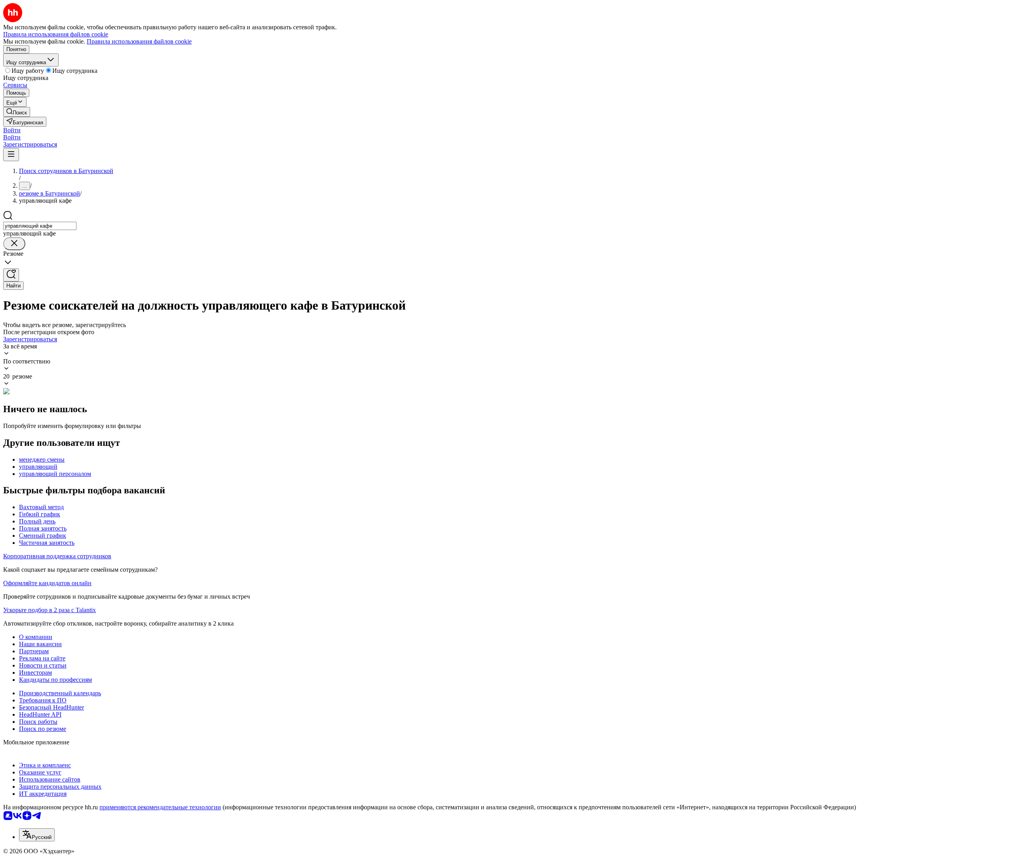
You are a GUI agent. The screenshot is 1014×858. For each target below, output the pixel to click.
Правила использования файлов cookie (139, 41)
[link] (16, 112)
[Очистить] (14, 243)
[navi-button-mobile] (11, 154)
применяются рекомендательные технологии (160, 807)
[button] (12, 130)
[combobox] (39, 226)
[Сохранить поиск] (11, 275)
